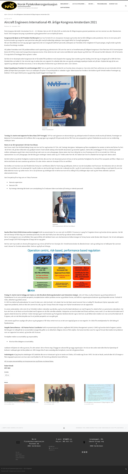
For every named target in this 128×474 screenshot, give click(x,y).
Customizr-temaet (20, 471)
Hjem (5, 14)
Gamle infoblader (20, 457)
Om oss (17, 452)
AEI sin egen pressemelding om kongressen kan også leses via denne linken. (29, 361)
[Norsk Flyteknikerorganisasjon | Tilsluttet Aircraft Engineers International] (9, 5)
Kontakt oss (51, 446)
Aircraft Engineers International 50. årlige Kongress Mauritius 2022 (21, 402)
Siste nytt (10, 14)
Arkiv (17, 459)
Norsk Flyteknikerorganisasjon (14, 468)
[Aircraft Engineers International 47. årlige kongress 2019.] (103, 392)
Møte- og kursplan (20, 456)
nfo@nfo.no (52, 450)
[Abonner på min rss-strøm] (126, 469)
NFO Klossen (19, 454)
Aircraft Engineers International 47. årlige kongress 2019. (98, 402)
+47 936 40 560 (54, 448)
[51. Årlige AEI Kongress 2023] (63, 392)
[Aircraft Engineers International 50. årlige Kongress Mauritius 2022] (23, 392)
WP (7, 471)
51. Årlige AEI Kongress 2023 (51, 402)
